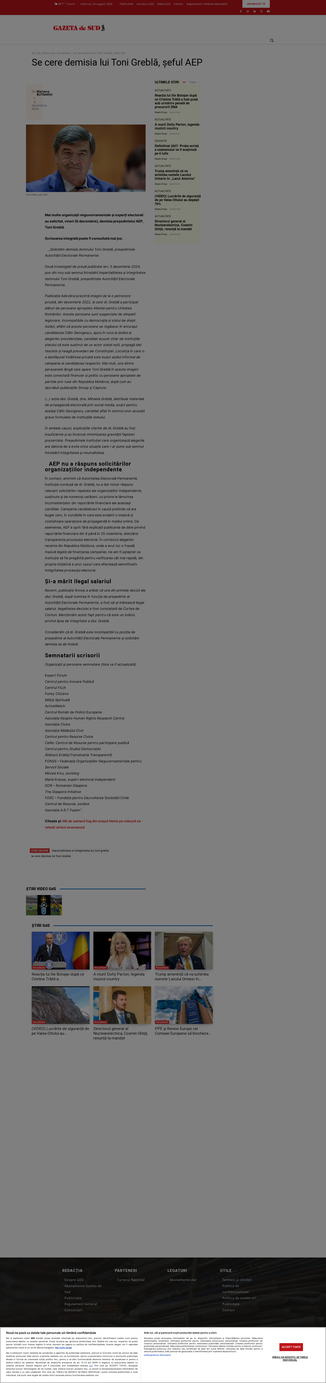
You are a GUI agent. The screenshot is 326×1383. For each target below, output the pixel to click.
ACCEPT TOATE (291, 1346)
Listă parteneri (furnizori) (157, 1355)
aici (91, 1365)
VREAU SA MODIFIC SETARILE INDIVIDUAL (290, 1359)
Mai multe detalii (63, 1347)
